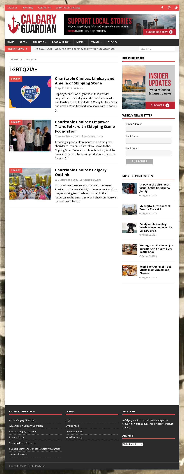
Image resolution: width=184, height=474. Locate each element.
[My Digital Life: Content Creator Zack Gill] (129, 209)
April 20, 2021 (65, 88)
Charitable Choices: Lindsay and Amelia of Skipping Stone (84, 81)
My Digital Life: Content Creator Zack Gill (154, 207)
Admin (80, 88)
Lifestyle (38, 42)
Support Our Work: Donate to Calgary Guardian (35, 448)
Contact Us (44, 7)
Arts (22, 42)
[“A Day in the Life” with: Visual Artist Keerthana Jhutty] (129, 188)
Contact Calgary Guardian (23, 431)
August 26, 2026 (149, 195)
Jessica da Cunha (93, 136)
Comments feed (74, 431)
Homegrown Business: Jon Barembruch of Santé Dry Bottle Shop (156, 249)
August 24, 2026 (149, 256)
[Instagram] (169, 8)
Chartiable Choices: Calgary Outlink (80, 172)
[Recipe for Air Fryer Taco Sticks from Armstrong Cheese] (129, 270)
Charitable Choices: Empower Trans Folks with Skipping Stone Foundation (85, 126)
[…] (57, 110)
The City (112, 42)
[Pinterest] (176, 8)
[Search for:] (157, 48)
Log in (69, 420)
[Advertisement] (149, 341)
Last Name (132, 148)
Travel (95, 42)
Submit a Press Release (68, 7)
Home (10, 42)
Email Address (134, 123)
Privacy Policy (16, 437)
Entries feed (72, 425)
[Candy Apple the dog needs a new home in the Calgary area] (129, 228)
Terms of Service (18, 454)
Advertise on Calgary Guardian (26, 425)
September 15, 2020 (68, 136)
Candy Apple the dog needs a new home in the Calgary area (155, 227)
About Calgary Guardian (22, 420)
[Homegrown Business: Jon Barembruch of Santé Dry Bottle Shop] (129, 249)
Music (79, 42)
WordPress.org (74, 437)
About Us (12, 7)
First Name (132, 136)
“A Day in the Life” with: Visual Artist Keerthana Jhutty (154, 188)
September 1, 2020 (68, 179)
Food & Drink (60, 42)
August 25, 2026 (149, 213)
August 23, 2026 (149, 277)
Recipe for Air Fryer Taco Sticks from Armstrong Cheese (155, 270)
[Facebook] (162, 8)
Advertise (28, 7)
